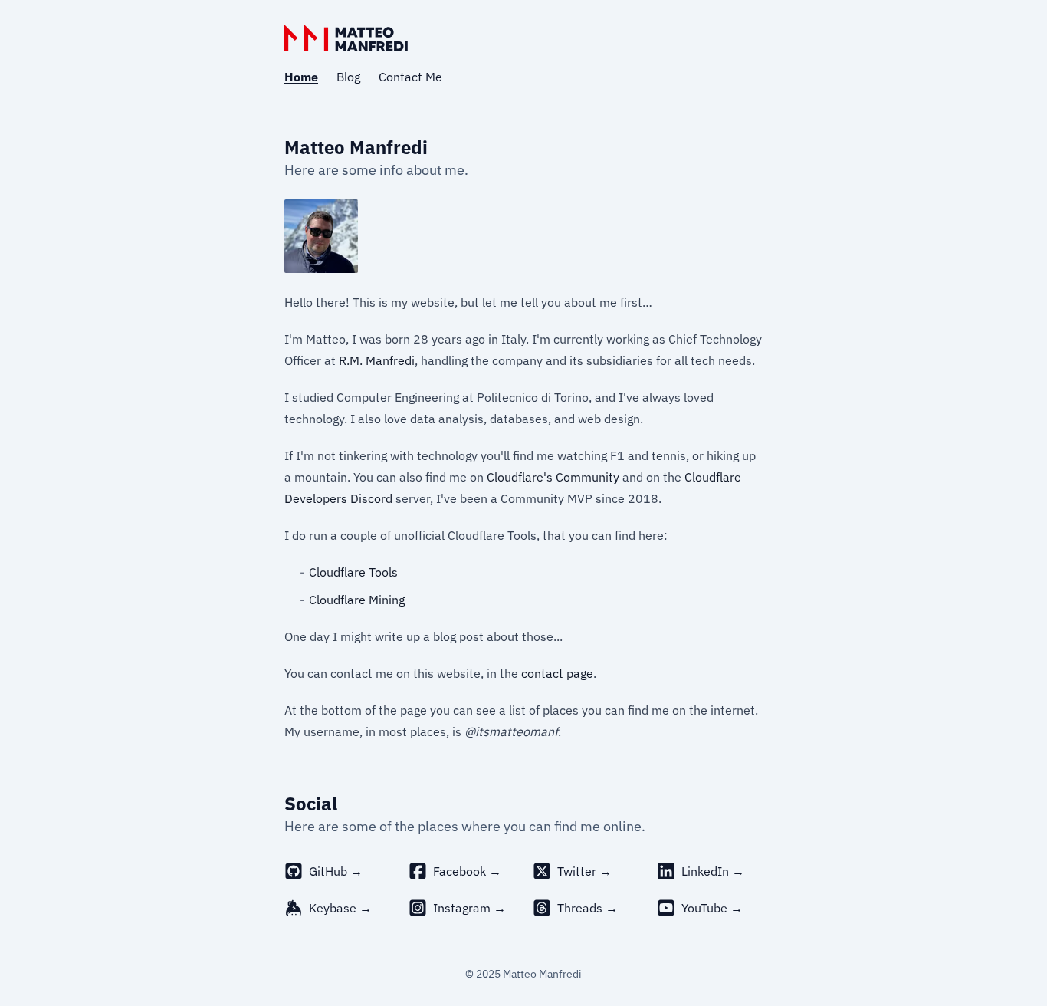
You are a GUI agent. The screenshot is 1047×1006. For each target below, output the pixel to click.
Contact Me (410, 76)
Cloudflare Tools (353, 572)
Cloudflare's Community (553, 477)
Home (301, 76)
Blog (348, 76)
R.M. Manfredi (377, 360)
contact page (557, 673)
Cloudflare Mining (357, 599)
